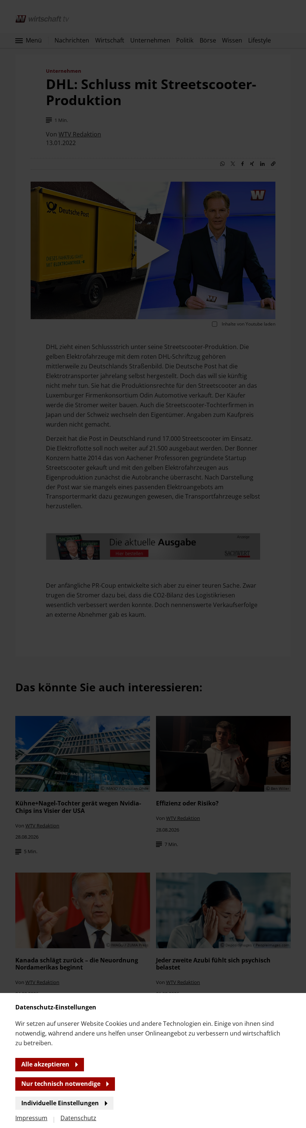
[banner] (153, 564)
